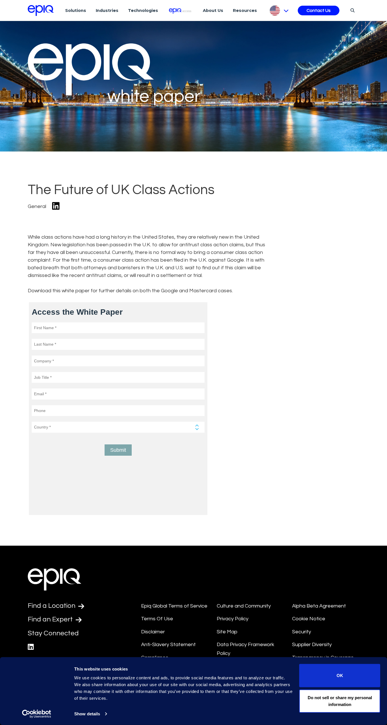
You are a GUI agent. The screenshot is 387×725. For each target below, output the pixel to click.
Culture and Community (244, 606)
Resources (245, 10)
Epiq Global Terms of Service (174, 606)
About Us (213, 10)
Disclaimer (153, 631)
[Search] (351, 10)
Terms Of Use (157, 618)
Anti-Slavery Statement (168, 644)
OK (340, 675)
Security (301, 631)
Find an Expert (51, 619)
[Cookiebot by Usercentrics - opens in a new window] (36, 714)
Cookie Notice (308, 618)
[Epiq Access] (180, 10)
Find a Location (52, 605)
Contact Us (319, 10)
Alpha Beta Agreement (319, 606)
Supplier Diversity (312, 644)
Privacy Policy (232, 618)
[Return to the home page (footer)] (41, 10)
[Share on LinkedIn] (55, 206)
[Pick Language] (279, 10)
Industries (107, 10)
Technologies (143, 10)
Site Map (227, 631)
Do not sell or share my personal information (340, 701)
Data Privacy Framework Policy (245, 649)
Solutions (75, 10)
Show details (87, 713)
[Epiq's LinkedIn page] (31, 647)
